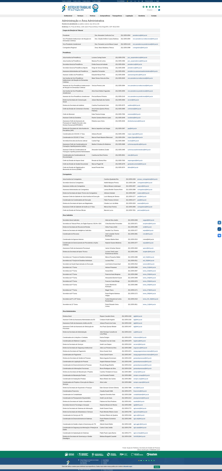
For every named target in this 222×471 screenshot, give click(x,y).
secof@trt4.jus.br (139, 387)
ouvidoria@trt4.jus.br (134, 117)
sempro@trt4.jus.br (139, 372)
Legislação (130, 16)
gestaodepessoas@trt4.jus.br (142, 358)
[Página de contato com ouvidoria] (150, 7)
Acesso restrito (149, 1)
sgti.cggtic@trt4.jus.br (140, 424)
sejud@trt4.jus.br (148, 230)
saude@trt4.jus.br (139, 401)
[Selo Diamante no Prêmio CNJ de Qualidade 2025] (95, 8)
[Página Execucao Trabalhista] (137, 454)
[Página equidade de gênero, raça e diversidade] (111, 454)
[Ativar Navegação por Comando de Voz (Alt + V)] (219, 222)
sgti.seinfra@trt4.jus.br (140, 412)
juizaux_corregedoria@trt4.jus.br (147, 179)
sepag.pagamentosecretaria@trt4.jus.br (146, 351)
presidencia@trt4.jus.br (140, 35)
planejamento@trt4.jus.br (141, 398)
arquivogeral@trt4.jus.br (135, 160)
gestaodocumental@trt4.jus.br (137, 164)
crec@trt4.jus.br (148, 234)
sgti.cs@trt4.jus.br (139, 415)
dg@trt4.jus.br (138, 316)
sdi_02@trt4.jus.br (148, 260)
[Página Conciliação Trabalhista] (152, 454)
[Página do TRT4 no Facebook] (156, 7)
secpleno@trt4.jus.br (149, 223)
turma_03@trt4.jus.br (149, 274)
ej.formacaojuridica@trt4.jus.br (137, 144)
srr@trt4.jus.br (147, 227)
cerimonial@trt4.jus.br (134, 108)
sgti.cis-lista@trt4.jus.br (141, 433)
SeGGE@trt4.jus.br (139, 436)
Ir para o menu (77, 1)
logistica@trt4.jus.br (140, 341)
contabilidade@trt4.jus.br (141, 394)
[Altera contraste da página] (142, 1)
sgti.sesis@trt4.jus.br (140, 408)
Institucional (69, 16)
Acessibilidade (120, 1)
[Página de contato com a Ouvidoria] (146, 460)
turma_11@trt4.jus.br (149, 304)
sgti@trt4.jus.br (138, 405)
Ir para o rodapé (96, 1)
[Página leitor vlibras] (139, 1)
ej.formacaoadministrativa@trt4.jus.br (139, 149)
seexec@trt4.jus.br (148, 264)
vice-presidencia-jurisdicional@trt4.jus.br (145, 44)
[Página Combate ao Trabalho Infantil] (83, 454)
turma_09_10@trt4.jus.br (150, 299)
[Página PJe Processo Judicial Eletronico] (124, 454)
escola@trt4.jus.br (133, 141)
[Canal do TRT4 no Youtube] (143, 7)
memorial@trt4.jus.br (134, 114)
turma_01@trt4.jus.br (149, 267)
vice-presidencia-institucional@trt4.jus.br (145, 39)
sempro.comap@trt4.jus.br (142, 375)
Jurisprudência (105, 16)
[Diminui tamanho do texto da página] (135, 1)
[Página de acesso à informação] (127, 1)
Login (157, 1)
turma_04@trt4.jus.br (149, 278)
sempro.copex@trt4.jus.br (141, 382)
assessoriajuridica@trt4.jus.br (137, 74)
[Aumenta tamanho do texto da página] (131, 1)
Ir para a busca (86, 1)
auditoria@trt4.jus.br (134, 105)
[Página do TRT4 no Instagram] (159, 7)
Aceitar (157, 467)
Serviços (81, 16)
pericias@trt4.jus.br (143, 210)
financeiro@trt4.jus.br (140, 391)
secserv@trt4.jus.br (139, 344)
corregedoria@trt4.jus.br (140, 47)
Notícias (94, 16)
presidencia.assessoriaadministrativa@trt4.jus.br (143, 71)
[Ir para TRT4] (76, 8)
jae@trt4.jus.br (141, 196)
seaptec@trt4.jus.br (149, 251)
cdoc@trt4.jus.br (133, 155)
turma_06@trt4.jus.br (149, 284)
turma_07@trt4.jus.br (149, 290)
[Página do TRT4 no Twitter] (153, 7)
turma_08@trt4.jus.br (149, 293)
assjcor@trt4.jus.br (143, 186)
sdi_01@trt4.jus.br (148, 257)
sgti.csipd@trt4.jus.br (140, 427)
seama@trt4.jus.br (143, 203)
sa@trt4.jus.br (138, 332)
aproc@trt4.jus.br (148, 248)
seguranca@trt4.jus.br (140, 348)
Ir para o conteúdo (66, 1)
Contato (155, 16)
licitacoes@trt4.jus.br (140, 337)
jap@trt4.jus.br (132, 128)
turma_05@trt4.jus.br (149, 281)
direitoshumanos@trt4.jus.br (136, 121)
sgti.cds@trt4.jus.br (139, 418)
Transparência (117, 16)
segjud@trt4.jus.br (148, 220)
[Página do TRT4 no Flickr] (147, 7)
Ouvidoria (143, 16)
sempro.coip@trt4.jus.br (141, 379)
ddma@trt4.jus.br (133, 167)
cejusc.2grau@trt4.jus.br (135, 137)
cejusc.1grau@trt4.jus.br (135, 134)
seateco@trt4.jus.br (143, 193)
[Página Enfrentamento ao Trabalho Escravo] (97, 454)
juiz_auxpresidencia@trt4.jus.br (137, 57)
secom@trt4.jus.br (133, 100)
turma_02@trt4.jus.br (149, 271)
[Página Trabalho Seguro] (69, 454)
